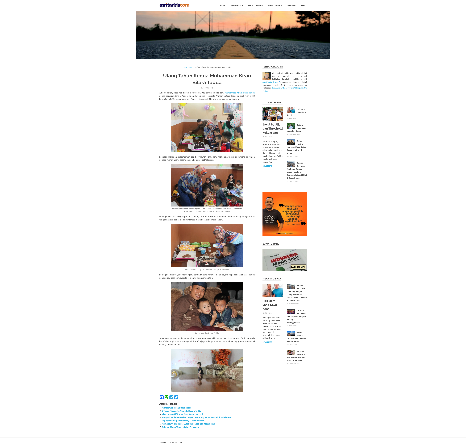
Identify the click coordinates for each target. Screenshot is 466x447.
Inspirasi (291, 5)
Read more (267, 166)
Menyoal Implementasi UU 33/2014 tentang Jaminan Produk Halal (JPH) (197, 417)
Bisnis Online (273, 5)
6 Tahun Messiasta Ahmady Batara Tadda (181, 411)
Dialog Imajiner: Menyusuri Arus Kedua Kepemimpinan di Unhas (296, 147)
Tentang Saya (236, 5)
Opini (302, 5)
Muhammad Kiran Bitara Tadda (240, 92)
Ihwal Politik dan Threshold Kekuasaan (272, 128)
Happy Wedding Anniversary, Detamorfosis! (183, 420)
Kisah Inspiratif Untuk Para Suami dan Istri (182, 414)
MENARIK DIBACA (271, 278)
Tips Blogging (254, 5)
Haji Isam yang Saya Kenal (269, 305)
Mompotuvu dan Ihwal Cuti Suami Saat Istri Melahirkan (188, 423)
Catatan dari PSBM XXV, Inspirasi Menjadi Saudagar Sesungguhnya (296, 316)
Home (222, 5)
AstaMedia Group (270, 82)
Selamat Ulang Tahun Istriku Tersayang (180, 427)
